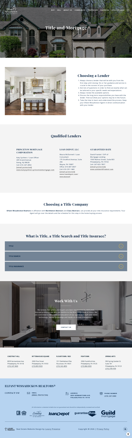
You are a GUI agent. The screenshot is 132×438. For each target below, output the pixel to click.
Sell (59, 10)
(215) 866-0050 (86, 366)
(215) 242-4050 (61, 366)
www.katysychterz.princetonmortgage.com (35, 170)
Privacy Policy (103, 429)
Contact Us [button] (66, 327)
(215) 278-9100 (110, 369)
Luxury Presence (52, 429)
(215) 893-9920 (37, 366)
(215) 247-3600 (12, 366)
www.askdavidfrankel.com (101, 169)
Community (80, 10)
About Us (67, 10)
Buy (53, 10)
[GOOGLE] (125, 429)
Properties (93, 10)
